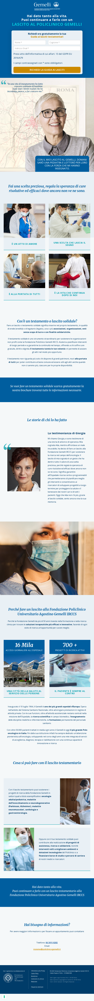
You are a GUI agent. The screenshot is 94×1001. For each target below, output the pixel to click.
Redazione (34, 981)
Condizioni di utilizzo (37, 979)
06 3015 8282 (52, 942)
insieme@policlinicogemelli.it (47, 949)
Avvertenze (34, 976)
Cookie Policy (34, 973)
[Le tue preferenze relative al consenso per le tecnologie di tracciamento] (4, 996)
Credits (78, 982)
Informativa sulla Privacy (38, 971)
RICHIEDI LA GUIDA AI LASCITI (47, 69)
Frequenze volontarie (37, 987)
